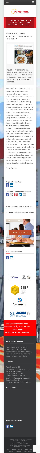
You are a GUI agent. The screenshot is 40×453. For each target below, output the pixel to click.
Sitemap (11, 451)
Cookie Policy (24, 440)
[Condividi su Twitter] (11, 194)
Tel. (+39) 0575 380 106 (14, 371)
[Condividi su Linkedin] (20, 194)
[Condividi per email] (24, 194)
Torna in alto (18, 451)
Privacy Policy (16, 440)
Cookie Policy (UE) (28, 451)
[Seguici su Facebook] (7, 185)
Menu (7, 2)
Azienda (14, 449)
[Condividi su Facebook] (7, 194)
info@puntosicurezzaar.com (21, 378)
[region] (20, 233)
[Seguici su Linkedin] (11, 185)
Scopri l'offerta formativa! (16, 212)
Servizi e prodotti (28, 449)
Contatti (20, 449)
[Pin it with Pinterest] (16, 194)
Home (8, 449)
